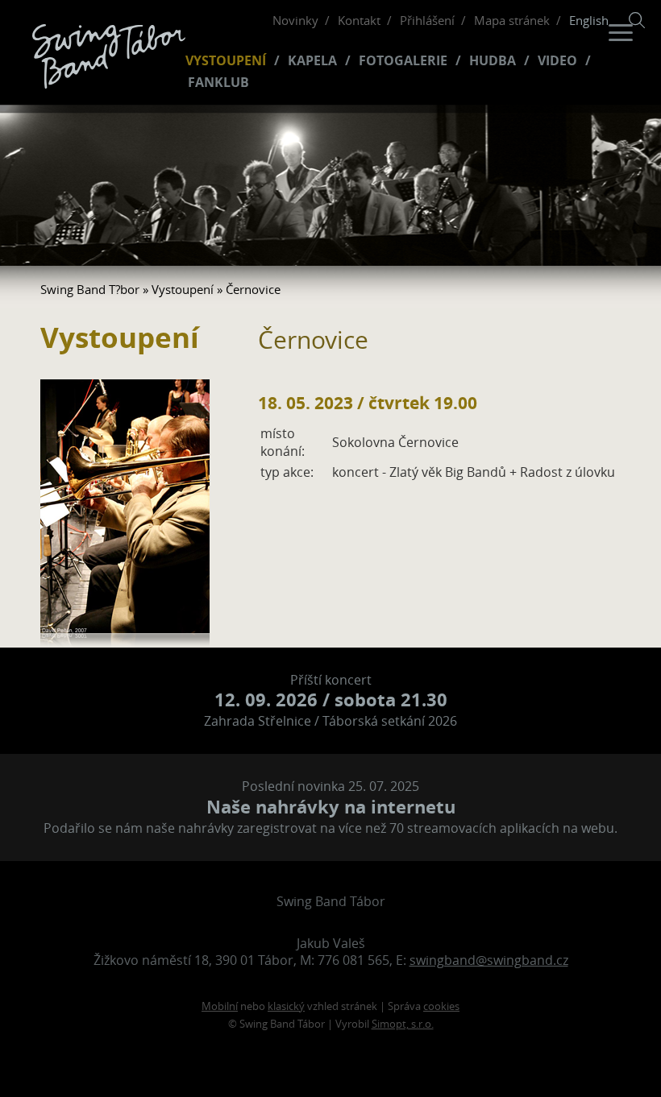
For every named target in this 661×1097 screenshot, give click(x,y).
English (589, 20)
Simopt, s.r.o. (403, 1024)
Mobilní (220, 1006)
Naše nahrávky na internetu (330, 806)
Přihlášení (427, 20)
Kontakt (359, 20)
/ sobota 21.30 (330, 699)
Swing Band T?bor (89, 289)
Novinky (295, 20)
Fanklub (218, 82)
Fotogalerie (403, 60)
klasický (286, 1006)
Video (557, 60)
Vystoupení (225, 60)
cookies (441, 1006)
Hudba (492, 60)
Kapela (312, 60)
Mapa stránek (512, 20)
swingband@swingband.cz (488, 960)
